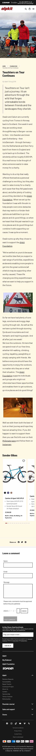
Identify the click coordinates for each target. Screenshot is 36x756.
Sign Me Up (7, 646)
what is (6, 611)
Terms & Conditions (18, 727)
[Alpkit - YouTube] (20, 723)
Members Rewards (7, 679)
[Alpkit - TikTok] (16, 723)
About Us (5, 689)
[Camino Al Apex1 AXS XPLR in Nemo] (8, 493)
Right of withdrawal (18, 737)
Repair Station (6, 684)
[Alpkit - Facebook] (7, 723)
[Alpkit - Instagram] (11, 723)
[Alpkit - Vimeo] (25, 723)
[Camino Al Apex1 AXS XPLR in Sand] (11, 493)
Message (6, 582)
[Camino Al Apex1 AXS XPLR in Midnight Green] (5, 493)
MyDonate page (9, 441)
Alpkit (4, 656)
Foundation (13, 66)
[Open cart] (29, 9)
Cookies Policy (24, 640)
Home (4, 66)
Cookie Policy (18, 734)
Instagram (6, 444)
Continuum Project (8, 686)
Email (5, 572)
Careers (4, 691)
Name (6, 561)
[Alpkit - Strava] (29, 723)
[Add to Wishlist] (24, 460)
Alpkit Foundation (8, 664)
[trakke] (14, 3)
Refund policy (6, 699)
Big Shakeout (7, 660)
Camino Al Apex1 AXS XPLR (14, 498)
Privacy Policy (15, 640)
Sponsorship (6, 694)
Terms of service (7, 696)
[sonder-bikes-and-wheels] (6, 2)
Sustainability (6, 682)
